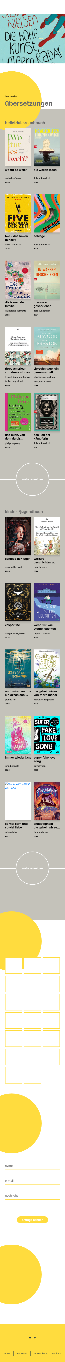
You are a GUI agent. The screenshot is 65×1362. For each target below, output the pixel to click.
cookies (56, 1353)
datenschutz (40, 1353)
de (30, 1337)
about (7, 1353)
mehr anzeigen (32, 479)
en (35, 1337)
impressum (22, 1353)
